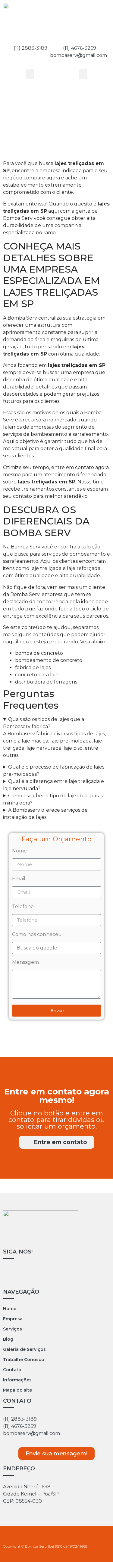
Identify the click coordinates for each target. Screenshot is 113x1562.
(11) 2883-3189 (20, 1419)
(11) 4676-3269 (82, 48)
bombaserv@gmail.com (31, 1433)
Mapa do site (17, 1390)
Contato (12, 1369)
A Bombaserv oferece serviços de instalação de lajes (45, 813)
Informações (17, 1380)
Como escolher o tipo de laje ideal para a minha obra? (54, 799)
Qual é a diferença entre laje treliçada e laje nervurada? (53, 784)
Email (18, 878)
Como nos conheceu (37, 934)
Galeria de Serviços (24, 1349)
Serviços (12, 1329)
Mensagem (25, 962)
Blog (8, 1339)
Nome (19, 851)
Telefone (23, 906)
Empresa (13, 1318)
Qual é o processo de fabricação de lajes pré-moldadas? (53, 770)
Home (9, 1308)
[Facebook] (28, 1273)
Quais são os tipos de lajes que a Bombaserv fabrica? (43, 722)
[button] (30, 74)
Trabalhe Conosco (23, 1359)
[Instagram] (10, 1273)
